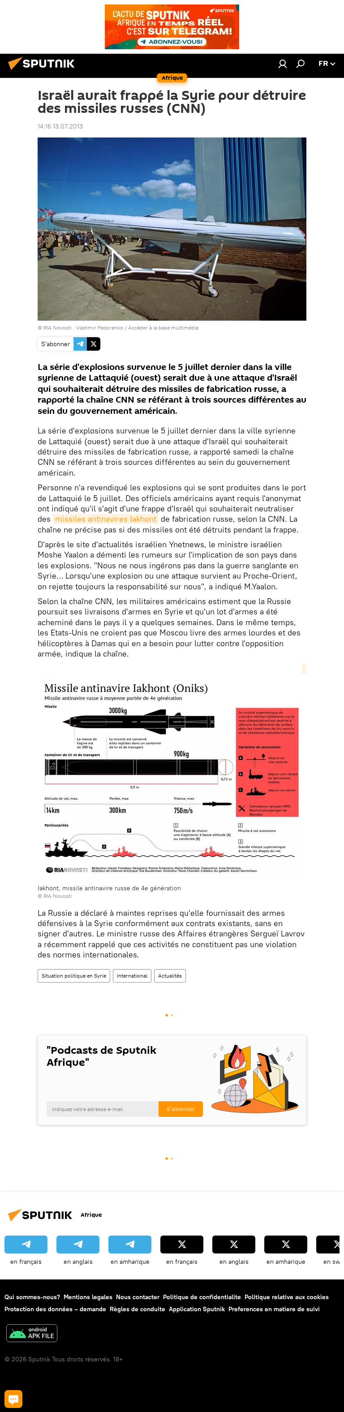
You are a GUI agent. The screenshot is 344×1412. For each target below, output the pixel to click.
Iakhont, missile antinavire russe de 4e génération (109, 888)
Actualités (170, 975)
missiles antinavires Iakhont (105, 519)
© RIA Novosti (55, 896)
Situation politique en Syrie (74, 975)
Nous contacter (137, 1297)
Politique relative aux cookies (287, 1297)
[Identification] (283, 64)
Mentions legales (88, 1297)
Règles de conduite (137, 1309)
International (132, 975)
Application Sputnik (197, 1309)
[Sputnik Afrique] (43, 71)
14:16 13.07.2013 (60, 126)
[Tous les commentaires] (13, 1399)
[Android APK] (31, 1334)
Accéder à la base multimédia (163, 327)
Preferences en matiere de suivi (274, 1309)
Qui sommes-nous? (32, 1297)
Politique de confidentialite (202, 1297)
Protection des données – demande (55, 1309)
